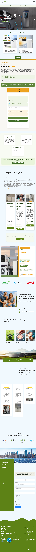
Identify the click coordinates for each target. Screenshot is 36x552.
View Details (20, 228)
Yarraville (32, 270)
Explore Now (30, 225)
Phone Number (17, 482)
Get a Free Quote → (24, 265)
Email (16, 486)
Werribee (22, 270)
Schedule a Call (5, 21)
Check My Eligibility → (18, 120)
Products (14, 532)
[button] (4, 337)
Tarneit (29, 270)
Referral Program (16, 539)
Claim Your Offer (18, 57)
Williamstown (21, 269)
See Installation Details (10, 228)
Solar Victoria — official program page (22, 125)
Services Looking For (18, 495)
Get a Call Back (20, 239)
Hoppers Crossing (26, 270)
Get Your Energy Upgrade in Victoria (18, 162)
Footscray (28, 269)
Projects (14, 530)
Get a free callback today (8, 188)
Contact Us (15, 534)
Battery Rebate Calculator (17, 537)
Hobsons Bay (24, 269)
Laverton (31, 269)
